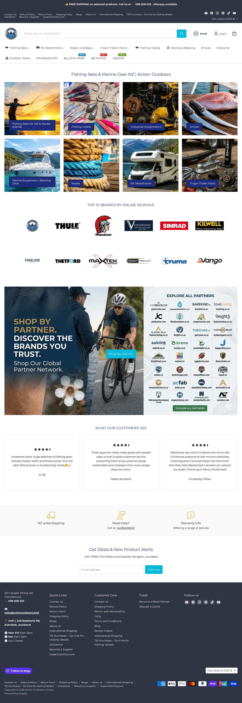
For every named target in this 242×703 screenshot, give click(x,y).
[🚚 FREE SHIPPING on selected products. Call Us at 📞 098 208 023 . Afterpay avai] (121, 4)
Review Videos (103, 630)
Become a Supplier (29, 17)
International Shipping (111, 14)
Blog (97, 626)
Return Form (45, 14)
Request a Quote (149, 606)
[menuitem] (17, 47)
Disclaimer (10, 17)
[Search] (181, 34)
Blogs (79, 14)
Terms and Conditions (108, 621)
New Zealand (223, 19)
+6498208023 (125, 528)
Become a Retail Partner (154, 601)
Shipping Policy (64, 14)
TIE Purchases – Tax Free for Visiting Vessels (149, 14)
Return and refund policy (109, 611)
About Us (91, 14)
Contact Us (10, 14)
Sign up (154, 569)
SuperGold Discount (53, 17)
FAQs (97, 616)
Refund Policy (27, 14)
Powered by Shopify (15, 693)
